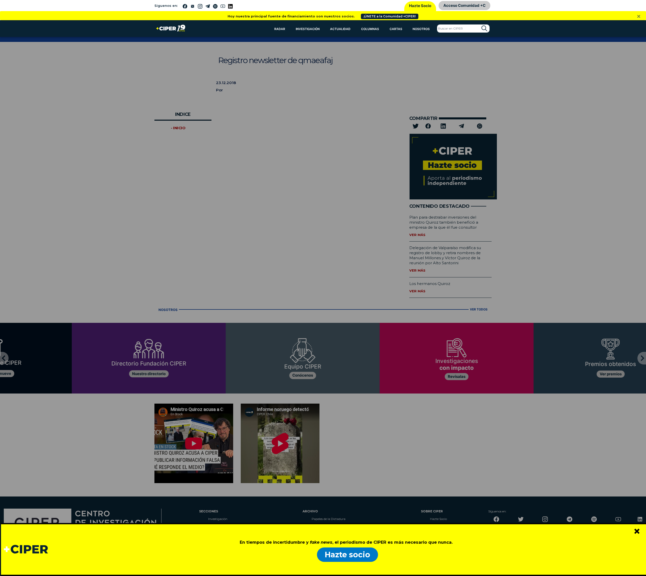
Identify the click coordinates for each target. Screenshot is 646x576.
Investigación (308, 29)
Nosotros (421, 29)
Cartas (396, 29)
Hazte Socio (420, 5)
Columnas (370, 29)
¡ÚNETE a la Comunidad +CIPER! (390, 16)
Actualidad (340, 29)
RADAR (279, 29)
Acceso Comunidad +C (464, 5)
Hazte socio (347, 554)
